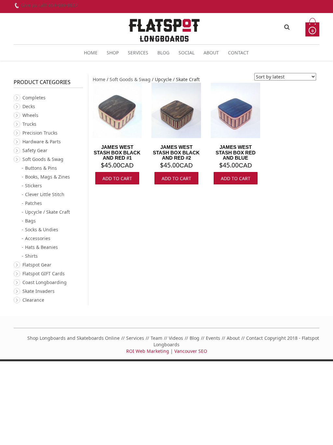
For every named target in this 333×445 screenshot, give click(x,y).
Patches (33, 203)
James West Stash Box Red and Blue (236, 152)
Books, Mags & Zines (47, 177)
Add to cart (117, 178)
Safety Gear (34, 150)
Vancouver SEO (190, 351)
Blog (163, 53)
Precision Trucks (40, 133)
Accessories (37, 238)
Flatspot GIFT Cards (43, 273)
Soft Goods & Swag (130, 79)
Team (156, 338)
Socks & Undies (41, 229)
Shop (113, 53)
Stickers (33, 185)
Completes (34, 97)
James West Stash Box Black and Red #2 (176, 152)
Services (138, 53)
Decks (28, 106)
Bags (30, 221)
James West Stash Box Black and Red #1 (117, 152)
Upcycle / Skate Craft (47, 212)
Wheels (30, 115)
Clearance (33, 300)
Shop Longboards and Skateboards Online (73, 338)
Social (186, 53)
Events (213, 338)
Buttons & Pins (41, 168)
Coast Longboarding (44, 282)
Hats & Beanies (41, 247)
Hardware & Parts (41, 141)
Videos (176, 338)
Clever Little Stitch (44, 194)
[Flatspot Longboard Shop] (164, 27)
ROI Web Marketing (147, 351)
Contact (238, 53)
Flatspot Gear (36, 265)
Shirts (31, 256)
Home (91, 53)
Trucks (29, 124)
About (211, 53)
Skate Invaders (38, 291)
